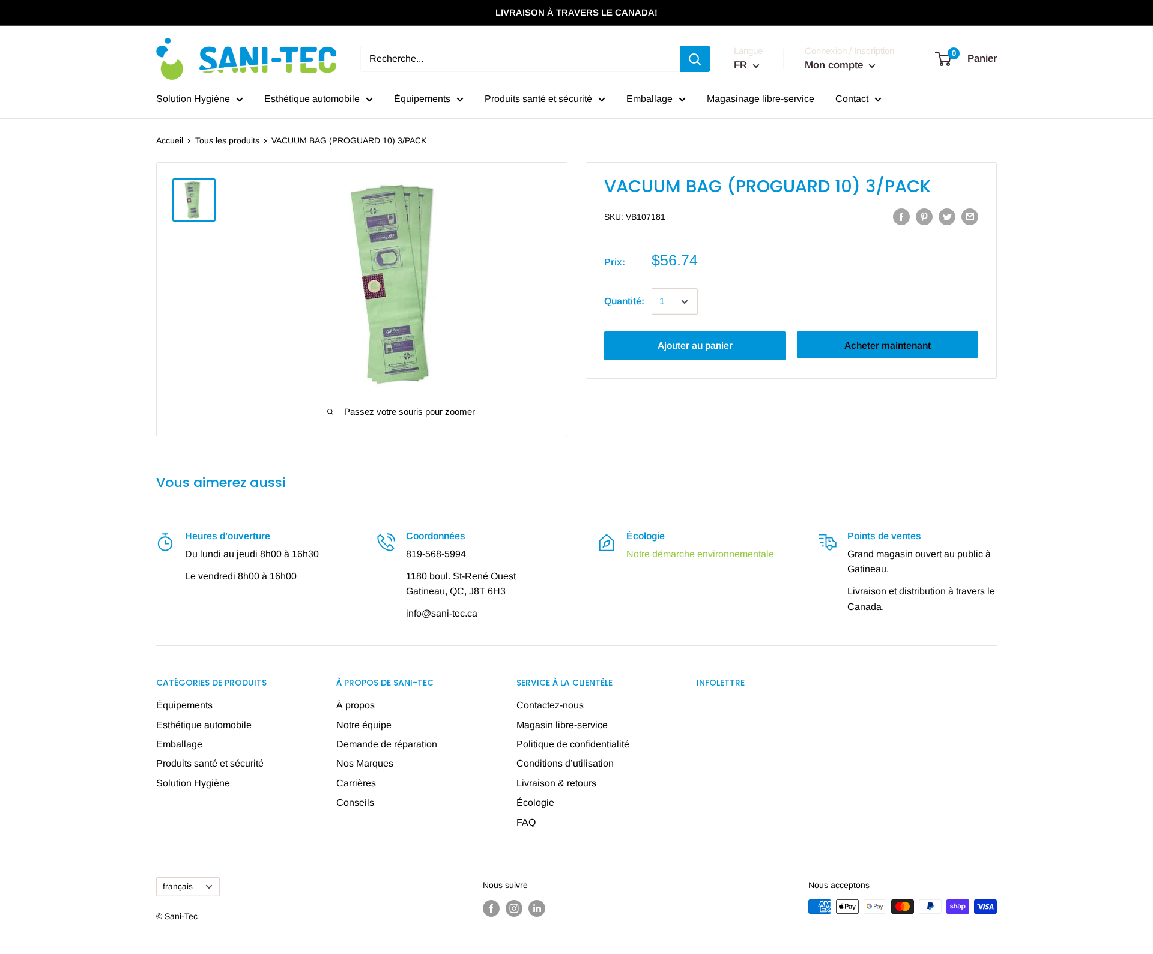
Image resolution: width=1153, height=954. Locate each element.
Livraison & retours (556, 783)
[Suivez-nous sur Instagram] (514, 907)
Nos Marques (364, 763)
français (178, 886)
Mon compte (835, 65)
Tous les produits (227, 140)
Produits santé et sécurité (538, 99)
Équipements (422, 99)
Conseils (355, 802)
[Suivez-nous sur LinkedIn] (536, 907)
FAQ (526, 822)
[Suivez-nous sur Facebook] (491, 907)
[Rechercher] (695, 59)
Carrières (356, 783)
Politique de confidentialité (572, 744)
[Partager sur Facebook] (901, 216)
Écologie (535, 802)
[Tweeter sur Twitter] (947, 216)
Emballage (649, 99)
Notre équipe (364, 725)
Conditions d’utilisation (565, 763)
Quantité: (624, 302)
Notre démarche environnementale (700, 554)
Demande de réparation (386, 744)
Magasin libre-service (562, 725)
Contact (851, 99)
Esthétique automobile (312, 99)
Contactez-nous (550, 705)
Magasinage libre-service (760, 99)
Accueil (169, 140)
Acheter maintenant (887, 346)
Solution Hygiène (193, 99)
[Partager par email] (969, 216)
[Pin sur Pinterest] (924, 216)
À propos (355, 705)
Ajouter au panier (695, 346)
